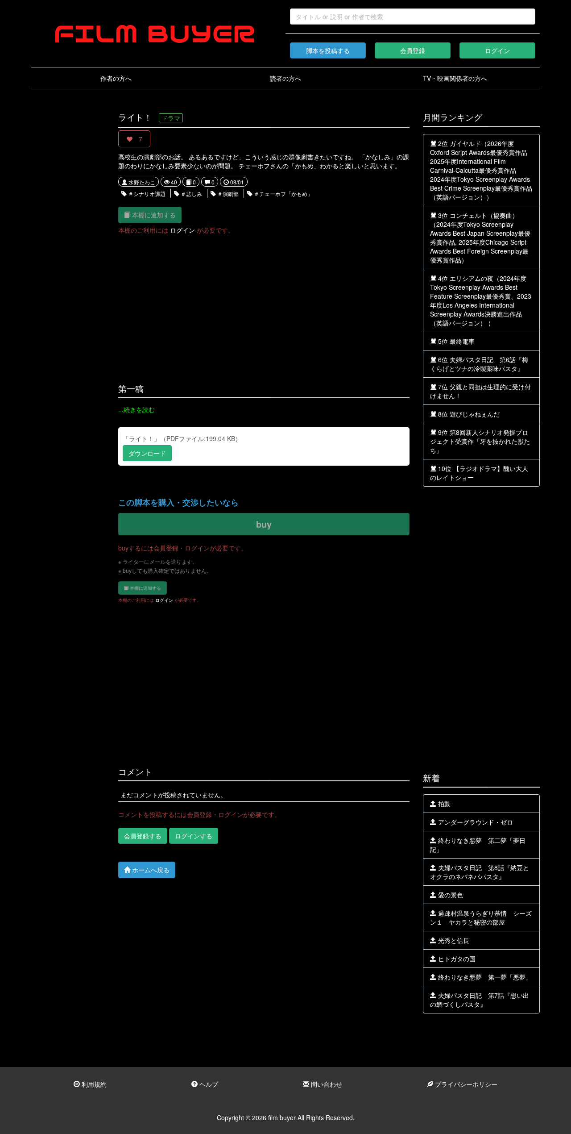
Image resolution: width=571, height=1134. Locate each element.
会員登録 (412, 50)
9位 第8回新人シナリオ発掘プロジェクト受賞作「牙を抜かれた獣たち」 (480, 441)
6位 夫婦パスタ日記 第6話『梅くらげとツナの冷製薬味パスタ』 (479, 364)
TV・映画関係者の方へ (455, 78)
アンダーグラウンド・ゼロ (474, 821)
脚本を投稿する (328, 50)
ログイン (497, 50)
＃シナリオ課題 (146, 193)
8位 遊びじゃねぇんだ (468, 413)
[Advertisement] (68, 246)
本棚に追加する (153, 214)
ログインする (193, 835)
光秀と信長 (452, 940)
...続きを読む (136, 409)
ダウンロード (147, 453)
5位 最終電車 (455, 341)
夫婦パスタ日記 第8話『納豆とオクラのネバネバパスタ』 (479, 872)
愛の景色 (449, 894)
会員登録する (142, 835)
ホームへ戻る (150, 869)
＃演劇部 (227, 193)
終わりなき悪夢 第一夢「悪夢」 (484, 976)
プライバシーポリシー (465, 1084)
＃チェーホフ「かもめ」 (282, 193)
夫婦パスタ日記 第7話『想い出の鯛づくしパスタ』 (479, 1000)
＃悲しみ (190, 193)
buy (264, 523)
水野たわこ (141, 182)
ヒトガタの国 (456, 958)
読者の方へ (285, 78)
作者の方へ (116, 78)
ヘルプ (208, 1084)
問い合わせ (325, 1084)
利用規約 (93, 1084)
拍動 (443, 803)
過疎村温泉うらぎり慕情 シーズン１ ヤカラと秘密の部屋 (481, 917)
